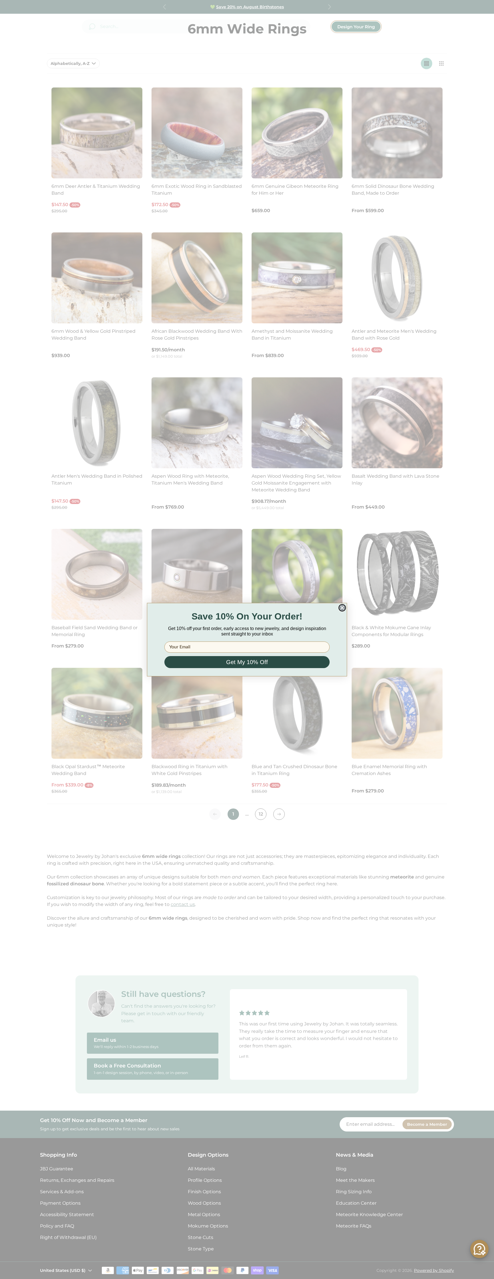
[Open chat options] (479, 1249)
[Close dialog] (342, 607)
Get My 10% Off (247, 662)
